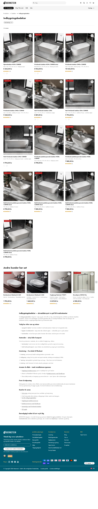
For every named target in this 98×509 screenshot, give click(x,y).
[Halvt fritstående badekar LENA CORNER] (18, 140)
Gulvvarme (24, 393)
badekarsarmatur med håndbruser (56, 373)
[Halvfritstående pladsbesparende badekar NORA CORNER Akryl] (18, 186)
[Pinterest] (15, 462)
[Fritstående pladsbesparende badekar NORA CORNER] (49, 140)
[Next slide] (96, 282)
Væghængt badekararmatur (29, 371)
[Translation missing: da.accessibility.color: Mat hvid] (4, 73)
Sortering (7, 22)
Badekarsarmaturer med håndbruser (31, 403)
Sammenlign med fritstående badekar (31, 406)
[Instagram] (9, 462)
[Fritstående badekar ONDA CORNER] (80, 47)
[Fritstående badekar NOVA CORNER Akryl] (49, 47)
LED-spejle (24, 409)
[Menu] (7, 502)
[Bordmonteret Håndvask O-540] (14, 282)
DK (94, 468)
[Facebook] (12, 462)
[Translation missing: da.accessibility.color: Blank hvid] (6, 73)
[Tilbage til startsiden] (9, 3)
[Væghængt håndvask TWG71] (60, 282)
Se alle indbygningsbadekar (29, 398)
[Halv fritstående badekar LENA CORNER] (80, 94)
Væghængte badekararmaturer (30, 401)
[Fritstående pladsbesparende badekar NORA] (80, 140)
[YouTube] (18, 462)
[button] (6, 71)
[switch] (4, 506)
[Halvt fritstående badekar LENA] (49, 94)
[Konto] (87, 3)
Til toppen (88, 463)
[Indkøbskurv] (93, 3)
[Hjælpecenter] (84, 3)
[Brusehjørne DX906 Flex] (84, 282)
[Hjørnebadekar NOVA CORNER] (18, 47)
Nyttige (90, 8)
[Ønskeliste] (90, 3)
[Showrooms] (81, 3)
